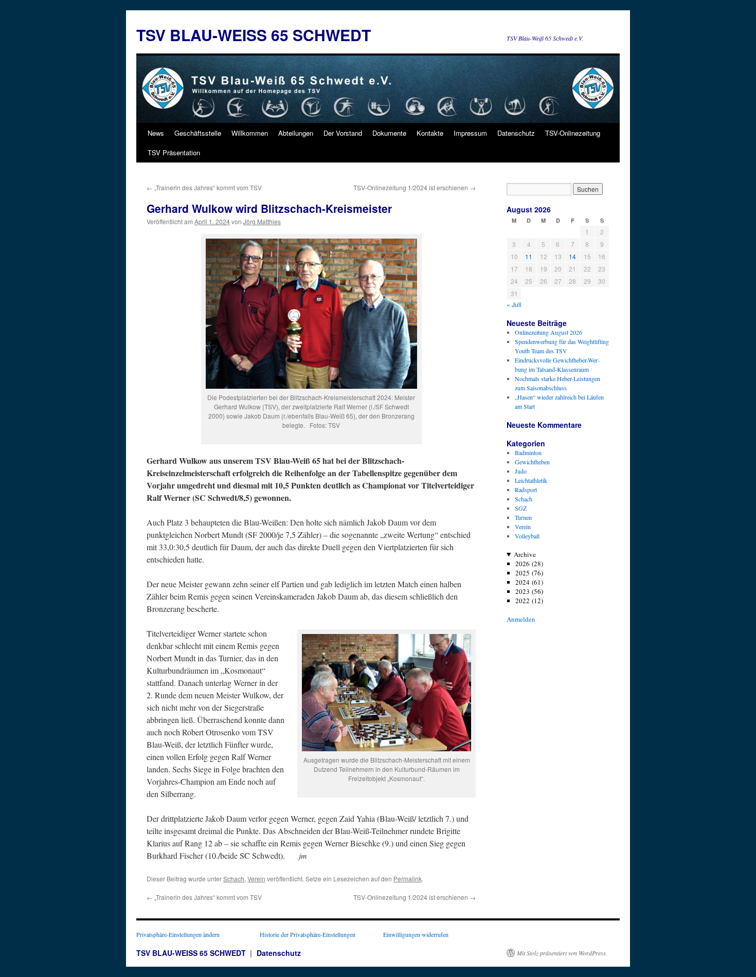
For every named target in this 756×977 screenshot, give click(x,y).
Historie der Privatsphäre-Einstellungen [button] (307, 934)
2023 (522, 591)
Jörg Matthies (262, 221)
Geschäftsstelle (197, 133)
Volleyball (527, 536)
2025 (522, 572)
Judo (521, 471)
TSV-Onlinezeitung (572, 133)
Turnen (523, 517)
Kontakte (430, 133)
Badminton (528, 452)
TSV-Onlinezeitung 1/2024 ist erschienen (414, 187)
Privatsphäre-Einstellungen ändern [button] (178, 934)
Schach (233, 878)
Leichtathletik (531, 480)
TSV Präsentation (174, 152)
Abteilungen (295, 133)
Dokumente (389, 133)
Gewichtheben (532, 462)
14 (572, 256)
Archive (525, 554)
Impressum (470, 133)
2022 (522, 600)
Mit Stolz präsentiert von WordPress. (562, 953)
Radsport (526, 489)
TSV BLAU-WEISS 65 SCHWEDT (253, 35)
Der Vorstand (342, 133)
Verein (256, 878)
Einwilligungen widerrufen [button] (415, 934)
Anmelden (521, 619)
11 (528, 256)
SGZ (521, 508)
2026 (522, 563)
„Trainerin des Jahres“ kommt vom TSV (204, 187)
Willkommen (249, 133)
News (156, 133)
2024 (522, 582)
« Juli (514, 304)
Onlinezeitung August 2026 (548, 332)
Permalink (407, 878)
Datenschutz (516, 133)
